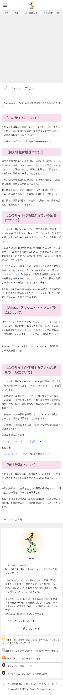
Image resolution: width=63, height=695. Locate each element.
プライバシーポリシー (49, 684)
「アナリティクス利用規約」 (20, 441)
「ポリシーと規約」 (15, 454)
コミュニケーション (52, 13)
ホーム (6, 684)
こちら (16, 274)
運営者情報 (17, 684)
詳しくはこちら (31, 628)
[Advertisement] (31, 48)
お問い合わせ (30, 684)
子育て (5, 13)
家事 (16, 13)
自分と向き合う (31, 13)
